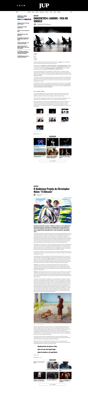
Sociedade (29, 12)
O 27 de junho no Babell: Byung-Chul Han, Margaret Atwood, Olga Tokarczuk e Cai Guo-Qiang (23, 52)
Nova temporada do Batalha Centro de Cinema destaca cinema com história (23, 38)
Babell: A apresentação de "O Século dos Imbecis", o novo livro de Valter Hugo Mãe (23, 47)
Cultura (33, 12)
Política (51, 12)
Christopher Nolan (55, 210)
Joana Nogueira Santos (41, 24)
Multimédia (58, 12)
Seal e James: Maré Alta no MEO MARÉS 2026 (22, 35)
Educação (37, 12)
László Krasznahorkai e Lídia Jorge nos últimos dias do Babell (23, 57)
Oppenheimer (67, 212)
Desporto (46, 12)
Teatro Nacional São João (62, 65)
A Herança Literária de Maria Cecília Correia (22, 27)
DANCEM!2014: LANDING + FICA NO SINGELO (22, 17)
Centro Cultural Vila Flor (51, 65)
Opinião (55, 12)
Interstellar (47, 212)
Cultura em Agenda (25, 45)
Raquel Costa (39, 177)
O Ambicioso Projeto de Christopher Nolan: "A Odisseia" (23, 23)
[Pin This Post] (26, 19)
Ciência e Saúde (42, 12)
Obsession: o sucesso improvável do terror (23, 31)
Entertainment (19, 50)
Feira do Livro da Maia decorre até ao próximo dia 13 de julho (23, 43)
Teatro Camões (60, 66)
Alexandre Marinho (48, 24)
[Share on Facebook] (19, 19)
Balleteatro (44, 65)
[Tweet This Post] (22, 19)
